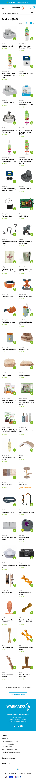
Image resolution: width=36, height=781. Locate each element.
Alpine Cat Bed (7, 375)
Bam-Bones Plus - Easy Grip (25, 675)
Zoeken (32, 13)
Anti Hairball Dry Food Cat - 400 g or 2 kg (9, 401)
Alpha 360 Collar (7, 296)
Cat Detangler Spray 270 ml (8, 458)
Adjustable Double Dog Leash (9, 242)
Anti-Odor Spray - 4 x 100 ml (26, 431)
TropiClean (22, 44)
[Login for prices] (14, 38)
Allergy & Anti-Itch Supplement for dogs (9, 270)
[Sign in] (29, 7)
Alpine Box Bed (24, 349)
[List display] (33, 23)
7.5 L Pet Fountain (25, 189)
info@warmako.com (13, 752)
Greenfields (5, 455)
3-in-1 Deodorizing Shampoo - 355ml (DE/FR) (25, 132)
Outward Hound (24, 214)
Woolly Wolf (5, 214)
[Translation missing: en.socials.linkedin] (18, 726)
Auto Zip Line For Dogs (26, 512)
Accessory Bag (7, 216)
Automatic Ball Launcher (24, 538)
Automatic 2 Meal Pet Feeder (9, 538)
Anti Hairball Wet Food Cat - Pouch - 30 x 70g (9, 431)
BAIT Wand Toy (7, 592)
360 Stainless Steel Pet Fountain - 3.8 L (9, 131)
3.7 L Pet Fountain (8, 103)
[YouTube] (21, 726)
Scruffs (21, 347)
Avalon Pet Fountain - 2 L (9, 566)
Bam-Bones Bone (7, 647)
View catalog (3, 8)
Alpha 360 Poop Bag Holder (25, 323)
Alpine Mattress (24, 375)
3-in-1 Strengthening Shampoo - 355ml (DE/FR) (26, 161)
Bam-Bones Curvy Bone (25, 593)
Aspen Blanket (6, 485)
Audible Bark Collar (8, 512)
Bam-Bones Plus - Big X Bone (26, 648)
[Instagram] (14, 726)
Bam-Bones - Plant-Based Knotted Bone (25, 621)
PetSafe (4, 44)
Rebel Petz (5, 239)
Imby (3, 267)
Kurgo (21, 510)
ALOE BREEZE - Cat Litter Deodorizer (25, 270)
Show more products (18, 694)
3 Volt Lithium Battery (26, 73)
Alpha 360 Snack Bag (9, 349)
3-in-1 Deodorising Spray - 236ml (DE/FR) (9, 160)
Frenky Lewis (23, 427)
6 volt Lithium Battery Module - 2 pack (9, 189)
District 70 (22, 267)
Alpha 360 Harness (25, 296)
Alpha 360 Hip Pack (8, 322)
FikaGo (21, 239)
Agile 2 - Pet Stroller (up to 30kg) (25, 242)
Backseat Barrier (24, 565)
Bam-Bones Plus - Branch (8, 675)
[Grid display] (31, 23)
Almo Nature (6, 398)
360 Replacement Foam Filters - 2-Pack (26, 103)
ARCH (21, 457)
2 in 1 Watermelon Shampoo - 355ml (25, 47)
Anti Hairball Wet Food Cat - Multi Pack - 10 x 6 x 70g (26, 402)
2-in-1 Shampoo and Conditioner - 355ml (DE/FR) (9, 75)
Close (18, 758)
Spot (20, 590)
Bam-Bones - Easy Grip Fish (8, 621)
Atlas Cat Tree (23, 485)
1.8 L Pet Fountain (8, 46)
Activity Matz (23, 216)
